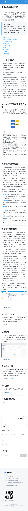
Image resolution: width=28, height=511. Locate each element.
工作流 (4, 206)
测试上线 (5, 51)
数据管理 (9, 307)
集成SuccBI (5, 220)
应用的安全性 (6, 49)
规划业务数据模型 (7, 43)
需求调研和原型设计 (7, 41)
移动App (5, 216)
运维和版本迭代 (6, 53)
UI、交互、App (6, 45)
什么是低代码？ (6, 37)
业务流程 (5, 47)
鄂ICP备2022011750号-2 (14, 504)
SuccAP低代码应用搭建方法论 (10, 39)
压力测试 (9, 392)
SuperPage (5, 200)
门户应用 (5, 210)
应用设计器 (5, 194)
